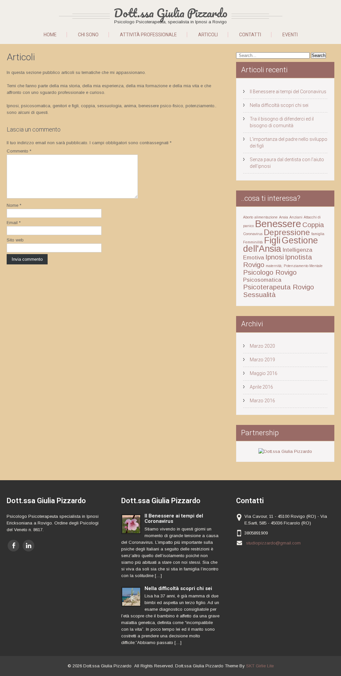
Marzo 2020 (262, 346)
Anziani (295, 217)
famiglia (317, 234)
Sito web (15, 239)
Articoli (208, 34)
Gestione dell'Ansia (280, 244)
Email (14, 222)
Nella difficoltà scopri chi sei (279, 105)
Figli (272, 240)
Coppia (313, 224)
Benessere (278, 223)
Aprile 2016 (261, 387)
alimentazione (266, 217)
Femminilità (253, 242)
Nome (14, 205)
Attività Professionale (148, 34)
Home (50, 34)
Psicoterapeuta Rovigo (278, 287)
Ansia (283, 217)
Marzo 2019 (262, 359)
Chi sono (88, 34)
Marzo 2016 (262, 400)
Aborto (248, 217)
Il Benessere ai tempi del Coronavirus (288, 91)
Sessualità (259, 294)
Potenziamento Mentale (303, 266)
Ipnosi (274, 257)
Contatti (250, 34)
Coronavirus (252, 234)
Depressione (287, 232)
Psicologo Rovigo (270, 272)
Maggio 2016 (263, 373)
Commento (19, 151)
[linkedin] (28, 545)
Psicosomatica (262, 280)
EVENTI (290, 34)
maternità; (274, 266)
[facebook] (13, 545)
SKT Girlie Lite (260, 665)
